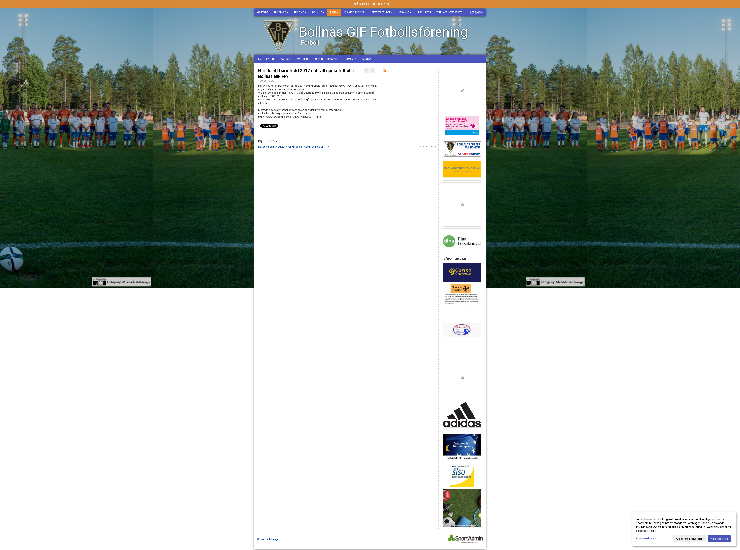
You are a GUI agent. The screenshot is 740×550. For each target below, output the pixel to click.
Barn (333, 12)
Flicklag (299, 12)
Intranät (403, 12)
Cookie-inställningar (268, 539)
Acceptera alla (719, 538)
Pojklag (317, 12)
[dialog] (684, 529)
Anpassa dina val (646, 538)
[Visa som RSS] (384, 70)
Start (264, 12)
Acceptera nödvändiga (689, 538)
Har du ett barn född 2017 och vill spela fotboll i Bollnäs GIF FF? (293, 146)
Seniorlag (280, 12)
